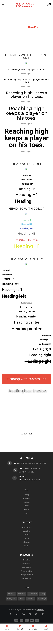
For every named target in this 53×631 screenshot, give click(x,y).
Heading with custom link (26, 379)
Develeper (21, 594)
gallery (43, 594)
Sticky (21, 598)
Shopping (26, 542)
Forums (26, 509)
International (26, 531)
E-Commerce (33, 594)
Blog (26, 513)
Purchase (26, 502)
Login (46, 629)
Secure (26, 538)
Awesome (11, 594)
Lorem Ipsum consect (26, 575)
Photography (11, 598)
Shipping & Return (26, 527)
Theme (26, 506)
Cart (20, 629)
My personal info (26, 571)
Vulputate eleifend (26, 578)
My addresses (26, 567)
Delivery (26, 495)
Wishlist (33, 629)
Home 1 (19, 26)
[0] (47, 5)
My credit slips (26, 564)
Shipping (26, 535)
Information (26, 498)
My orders (26, 560)
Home (6, 629)
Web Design (42, 598)
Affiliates (26, 546)
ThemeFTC (30, 598)
